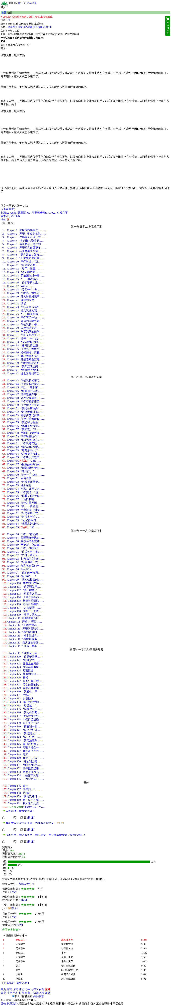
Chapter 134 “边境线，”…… (21, 705)
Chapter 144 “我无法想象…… (22, 740)
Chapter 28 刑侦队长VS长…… (22, 324)
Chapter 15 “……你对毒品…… (22, 279)
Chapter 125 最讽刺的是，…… (23, 674)
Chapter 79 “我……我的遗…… (22, 506)
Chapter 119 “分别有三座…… (22, 653)
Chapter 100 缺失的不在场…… (23, 583)
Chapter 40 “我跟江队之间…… (22, 366)
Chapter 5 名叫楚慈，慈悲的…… (24, 244)
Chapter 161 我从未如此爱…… (23, 803)
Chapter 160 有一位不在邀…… (23, 799)
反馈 (47, 992)
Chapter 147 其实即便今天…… (23, 751)
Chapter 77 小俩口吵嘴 (18, 499)
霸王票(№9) (24, 212)
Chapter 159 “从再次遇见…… (22, 796)
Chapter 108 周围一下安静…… (23, 611)
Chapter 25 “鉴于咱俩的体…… (22, 314)
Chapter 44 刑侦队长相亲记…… (23, 383)
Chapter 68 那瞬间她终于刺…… (23, 467)
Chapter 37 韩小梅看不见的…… (23, 356)
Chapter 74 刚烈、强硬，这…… (23, 488)
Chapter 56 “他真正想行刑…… (22, 425)
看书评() (10, 216)
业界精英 (27, 27)
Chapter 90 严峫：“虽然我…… (22, 548)
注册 (34, 3)
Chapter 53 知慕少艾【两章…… (23, 415)
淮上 (10, 20)
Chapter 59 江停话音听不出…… (23, 436)
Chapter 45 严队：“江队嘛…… (22, 387)
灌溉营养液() (44, 212)
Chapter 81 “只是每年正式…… (22, 513)
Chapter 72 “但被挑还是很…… (22, 481)
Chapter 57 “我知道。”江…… (22, 429)
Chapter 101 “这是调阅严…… (22, 586)
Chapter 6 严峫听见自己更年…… (24, 247)
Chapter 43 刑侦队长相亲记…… (23, 380)
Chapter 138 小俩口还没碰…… (23, 719)
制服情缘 (17, 27)
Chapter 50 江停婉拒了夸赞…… (23, 404)
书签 (3, 219)
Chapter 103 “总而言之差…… (22, 593)
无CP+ (34, 989)
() (9, 212)
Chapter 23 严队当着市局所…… (23, 307)
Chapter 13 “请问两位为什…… (22, 272)
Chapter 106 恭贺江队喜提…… (23, 604)
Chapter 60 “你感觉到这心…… (22, 439)
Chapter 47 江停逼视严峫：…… (23, 394)
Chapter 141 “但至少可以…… (22, 730)
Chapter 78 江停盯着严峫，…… (23, 502)
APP (41, 992)
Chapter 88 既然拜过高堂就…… (23, 541)
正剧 (45, 27)
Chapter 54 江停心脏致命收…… (23, 418)
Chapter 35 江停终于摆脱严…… (23, 349)
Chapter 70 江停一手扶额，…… (23, 474)
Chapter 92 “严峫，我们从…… (22, 555)
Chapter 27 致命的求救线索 (20, 321)
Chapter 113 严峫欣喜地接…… (23, 628)
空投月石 (62, 212)
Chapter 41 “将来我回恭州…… (22, 370)
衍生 (27, 989)
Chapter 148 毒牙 (15, 754)
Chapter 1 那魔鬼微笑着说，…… (24, 230)
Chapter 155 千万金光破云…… (23, 778)
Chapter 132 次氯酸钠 (17, 698)
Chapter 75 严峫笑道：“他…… (22, 492)
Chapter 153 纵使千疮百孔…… (23, 771)
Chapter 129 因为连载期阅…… (23, 688)
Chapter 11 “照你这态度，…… (22, 265)
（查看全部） (9, 209)
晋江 (20, 3)
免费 (27, 992)
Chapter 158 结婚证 (16, 792)
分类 (3, 992)
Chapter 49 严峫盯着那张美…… (23, 401)
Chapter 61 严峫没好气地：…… (23, 443)
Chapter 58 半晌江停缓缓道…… (23, 432)
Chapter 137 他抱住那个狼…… (23, 716)
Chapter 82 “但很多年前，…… (22, 516)
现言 (15, 989)
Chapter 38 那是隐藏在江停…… (23, 359)
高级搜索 (38, 996)
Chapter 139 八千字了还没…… (23, 723)
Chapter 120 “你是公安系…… (22, 656)
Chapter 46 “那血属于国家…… (22, 390)
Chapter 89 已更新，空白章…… (23, 544)
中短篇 (35, 992)
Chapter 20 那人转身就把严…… (23, 296)
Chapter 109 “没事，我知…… (22, 614)
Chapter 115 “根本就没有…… (22, 635)
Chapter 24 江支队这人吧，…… (23, 310)
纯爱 (21, 989)
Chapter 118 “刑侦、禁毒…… (22, 646)
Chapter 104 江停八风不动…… (23, 597)
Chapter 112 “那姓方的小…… (22, 625)
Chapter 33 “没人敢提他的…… (22, 342)
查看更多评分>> (11, 929)
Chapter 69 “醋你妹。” (18, 471)
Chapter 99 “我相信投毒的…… (22, 579)
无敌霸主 (20, 944)
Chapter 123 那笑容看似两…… (23, 667)
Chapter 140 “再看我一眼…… (22, 726)
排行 (9, 992)
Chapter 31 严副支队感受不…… (23, 335)
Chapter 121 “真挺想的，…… (22, 660)
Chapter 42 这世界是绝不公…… (23, 373)
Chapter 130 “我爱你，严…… (22, 691)
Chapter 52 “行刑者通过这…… (22, 411)
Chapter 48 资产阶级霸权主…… (23, 397)
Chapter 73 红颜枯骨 (16, 485)
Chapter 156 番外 (15, 785)
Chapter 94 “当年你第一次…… (22, 562)
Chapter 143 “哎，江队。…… (22, 737)
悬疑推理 (37, 27)
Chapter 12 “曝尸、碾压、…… (22, 268)
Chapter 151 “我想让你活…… (22, 764)
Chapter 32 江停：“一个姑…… (22, 338)
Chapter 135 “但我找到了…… (22, 709)
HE (50, 27)
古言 (9, 989)
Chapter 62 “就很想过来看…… (22, 446)
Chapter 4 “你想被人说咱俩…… (23, 240)
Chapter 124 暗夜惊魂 (17, 670)
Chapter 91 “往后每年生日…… (22, 551)
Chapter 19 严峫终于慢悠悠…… (23, 293)
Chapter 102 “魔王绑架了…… (22, 590)
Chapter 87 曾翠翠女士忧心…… (23, 537)
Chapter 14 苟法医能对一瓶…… (23, 275)
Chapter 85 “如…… (21, 527)
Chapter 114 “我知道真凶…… (22, 632)
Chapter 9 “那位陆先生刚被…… (23, 258)
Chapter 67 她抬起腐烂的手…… (23, 464)
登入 (29, 3)
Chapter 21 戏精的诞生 (18, 300)
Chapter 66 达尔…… (21, 460)
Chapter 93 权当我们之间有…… (23, 558)
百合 (41, 989)
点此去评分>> (26, 883)
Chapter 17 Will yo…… (18, 286)
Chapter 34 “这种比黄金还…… (22, 345)
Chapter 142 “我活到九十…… (22, 733)
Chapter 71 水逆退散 (16, 478)
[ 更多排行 (8, 983)
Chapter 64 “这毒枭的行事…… (22, 453)
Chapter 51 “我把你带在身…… (22, 408)
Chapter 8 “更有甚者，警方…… (23, 254)
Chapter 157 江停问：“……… (22, 789)
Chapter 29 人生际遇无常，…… (23, 328)
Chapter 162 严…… (24, 806)
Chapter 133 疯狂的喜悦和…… (23, 702)
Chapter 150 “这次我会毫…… (22, 761)
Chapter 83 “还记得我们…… (21, 520)
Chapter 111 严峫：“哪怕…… (22, 621)
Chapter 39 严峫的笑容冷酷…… (23, 363)
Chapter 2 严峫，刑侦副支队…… (24, 233)
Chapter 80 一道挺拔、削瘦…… (23, 509)
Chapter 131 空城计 (16, 695)
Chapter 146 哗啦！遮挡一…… (23, 747)
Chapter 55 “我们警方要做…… (22, 422)
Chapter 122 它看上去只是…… (23, 663)
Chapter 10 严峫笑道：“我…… (22, 261)
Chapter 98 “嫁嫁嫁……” (19, 576)
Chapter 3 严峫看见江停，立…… (24, 237)
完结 (47, 989)
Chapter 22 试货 (14, 303)
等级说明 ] (23, 983)
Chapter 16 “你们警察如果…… (22, 282)
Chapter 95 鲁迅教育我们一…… (23, 565)
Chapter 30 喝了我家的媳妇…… (23, 331)
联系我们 (12, 1003)
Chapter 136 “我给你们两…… (22, 712)
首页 (4, 12)
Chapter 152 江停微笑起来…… (23, 768)
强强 (10, 27)
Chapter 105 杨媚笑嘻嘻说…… (23, 600)
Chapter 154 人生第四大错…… (23, 775)
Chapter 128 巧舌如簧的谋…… (23, 684)
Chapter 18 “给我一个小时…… (22, 289)
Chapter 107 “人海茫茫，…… (22, 607)
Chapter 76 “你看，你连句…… (22, 495)
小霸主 (19, 974)
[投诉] (30, 817)
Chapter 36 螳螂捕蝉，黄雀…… (23, 352)
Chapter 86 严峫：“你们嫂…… (22, 534)
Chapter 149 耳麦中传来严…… (23, 757)
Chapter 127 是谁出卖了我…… (23, 681)
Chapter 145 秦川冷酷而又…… (23, 744)
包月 (21, 992)
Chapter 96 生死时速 (16, 569)
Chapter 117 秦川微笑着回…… (23, 642)
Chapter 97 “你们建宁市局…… (22, 572)
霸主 (18, 966)
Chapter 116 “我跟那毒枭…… (22, 639)
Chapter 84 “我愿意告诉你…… (22, 523)
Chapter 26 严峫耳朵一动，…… (23, 317)
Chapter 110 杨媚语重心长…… (23, 618)
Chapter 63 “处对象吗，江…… (22, 450)
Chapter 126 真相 (15, 677)
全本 (15, 992)
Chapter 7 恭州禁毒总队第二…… (24, 251)
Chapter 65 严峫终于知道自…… (23, 457)
